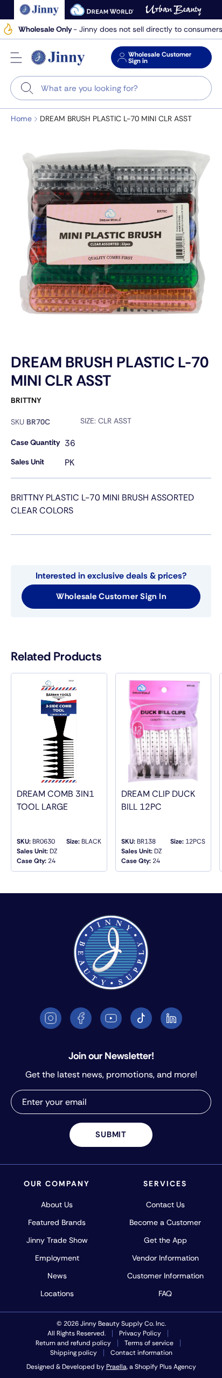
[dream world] (102, 9)
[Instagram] (50, 1018)
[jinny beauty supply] (39, 9)
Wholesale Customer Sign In (111, 596)
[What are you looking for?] (27, 88)
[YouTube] (111, 1018)
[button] (16, 57)
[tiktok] (141, 1018)
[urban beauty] (173, 9)
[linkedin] (171, 1018)
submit (111, 1134)
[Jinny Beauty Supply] (58, 58)
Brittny (26, 400)
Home (21, 118)
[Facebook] (81, 1018)
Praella (116, 1366)
